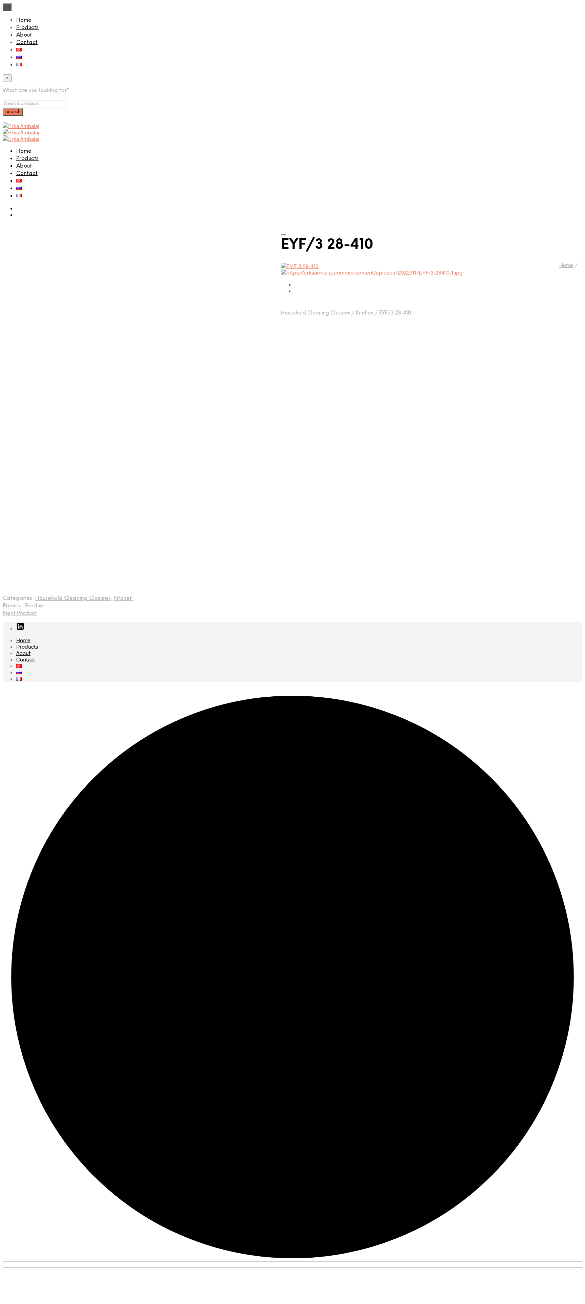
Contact (27, 42)
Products (27, 27)
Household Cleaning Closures (315, 313)
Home (23, 20)
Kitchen (364, 313)
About (24, 35)
